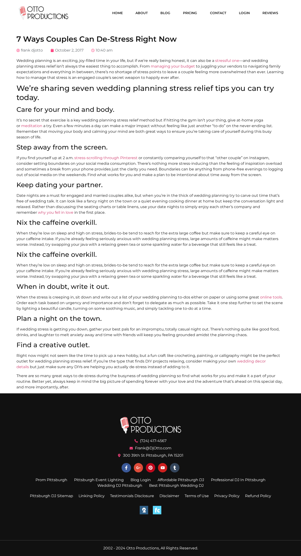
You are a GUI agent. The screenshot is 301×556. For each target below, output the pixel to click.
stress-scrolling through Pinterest (106, 158)
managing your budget (173, 66)
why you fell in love (55, 212)
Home (117, 13)
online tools (271, 297)
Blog (165, 13)
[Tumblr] (174, 467)
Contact (218, 13)
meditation (31, 126)
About (141, 13)
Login (244, 13)
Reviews (270, 13)
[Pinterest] (150, 467)
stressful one (227, 60)
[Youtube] (162, 467)
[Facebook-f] (126, 467)
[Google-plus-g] (138, 467)
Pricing (190, 13)
